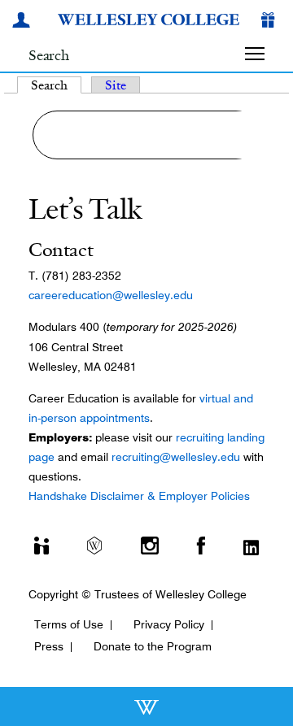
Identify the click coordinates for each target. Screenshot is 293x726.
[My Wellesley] (23, 22)
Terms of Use (68, 624)
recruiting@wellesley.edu (176, 456)
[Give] (271, 22)
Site (115, 85)
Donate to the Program (153, 646)
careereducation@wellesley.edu (110, 295)
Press (48, 646)
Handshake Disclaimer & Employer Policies (139, 495)
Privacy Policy (168, 624)
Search (56, 85)
